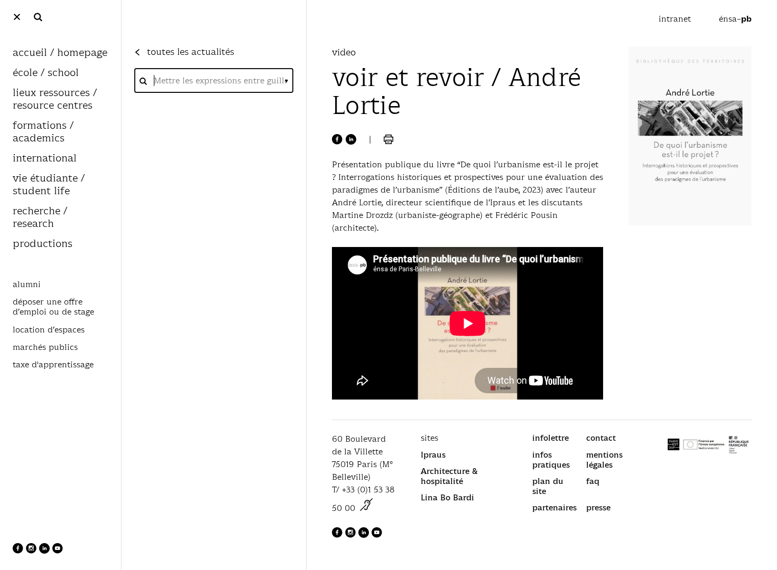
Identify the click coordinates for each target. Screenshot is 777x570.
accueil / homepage (60, 53)
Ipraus (433, 454)
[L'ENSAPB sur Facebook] (19, 550)
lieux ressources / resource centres (55, 99)
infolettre (550, 437)
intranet (676, 18)
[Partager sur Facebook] (337, 139)
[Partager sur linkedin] (351, 139)
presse (598, 507)
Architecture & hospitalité (449, 476)
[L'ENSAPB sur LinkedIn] (45, 550)
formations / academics (43, 132)
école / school (46, 73)
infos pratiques (551, 459)
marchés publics (45, 347)
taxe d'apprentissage (53, 364)
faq (592, 481)
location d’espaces (49, 330)
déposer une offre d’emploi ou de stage (53, 307)
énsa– (735, 18)
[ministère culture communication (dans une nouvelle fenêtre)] (366, 508)
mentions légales (604, 459)
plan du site (547, 486)
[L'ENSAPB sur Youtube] (57, 550)
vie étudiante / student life (49, 185)
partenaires (554, 507)
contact (601, 437)
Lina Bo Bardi (447, 497)
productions (42, 244)
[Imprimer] (388, 139)
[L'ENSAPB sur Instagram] (32, 550)
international (45, 158)
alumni (27, 284)
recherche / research (40, 218)
